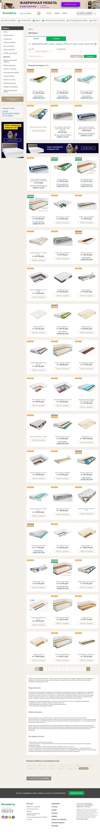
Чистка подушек (7, 115)
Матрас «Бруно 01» (86, 472)
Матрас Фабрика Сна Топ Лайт (38, 290)
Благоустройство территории (55, 20)
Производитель (61, 49)
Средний (80, 44)
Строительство (26, 20)
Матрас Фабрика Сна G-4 (38, 472)
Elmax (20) (52, 765)
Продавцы (56, 39)
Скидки (57, 13)
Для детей (51, 44)
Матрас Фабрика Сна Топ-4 (62, 399)
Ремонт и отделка (10, 20)
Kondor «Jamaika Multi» (62, 654)
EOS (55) (61, 765)
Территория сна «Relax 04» (86, 581)
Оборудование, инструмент (78, 20)
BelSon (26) (42, 765)
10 (79, 669)
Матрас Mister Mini (86, 179)
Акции (54, 810)
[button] (29, 44)
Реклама (54, 826)
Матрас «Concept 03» (86, 91)
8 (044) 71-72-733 (62, 137)
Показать (90, 56)
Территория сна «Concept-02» (38, 253)
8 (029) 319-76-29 (62, 186)
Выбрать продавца (38, 131)
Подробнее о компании (83, 806)
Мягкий (75, 44)
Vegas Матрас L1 (86, 327)
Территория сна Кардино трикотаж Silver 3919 (86, 400)
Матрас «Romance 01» (38, 545)
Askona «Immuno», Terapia (38, 436)
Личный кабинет (58, 822)
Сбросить (76, 56)
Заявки (54, 816)
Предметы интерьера (10, 87)
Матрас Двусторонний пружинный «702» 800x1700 (38, 180)
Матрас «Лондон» (38, 91)
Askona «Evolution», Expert (38, 127)
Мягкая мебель (8, 35)
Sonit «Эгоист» (86, 290)
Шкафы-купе (7, 39)
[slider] (37, 51)
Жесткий (86, 44)
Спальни (5, 111)
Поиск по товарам (58, 819)
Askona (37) (31, 765)
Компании (55, 803)
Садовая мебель (8, 76)
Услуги (95, 20)
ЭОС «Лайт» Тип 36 (62, 545)
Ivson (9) (69, 765)
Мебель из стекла (9, 79)
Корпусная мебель (9, 42)
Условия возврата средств (82, 818)
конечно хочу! (76, 793)
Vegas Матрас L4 (38, 654)
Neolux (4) (89, 765)
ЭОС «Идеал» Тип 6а (38, 399)
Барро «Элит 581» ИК (62, 508)
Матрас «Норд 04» (62, 91)
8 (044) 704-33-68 (38, 98)
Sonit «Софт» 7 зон (38, 581)
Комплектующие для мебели (10, 91)
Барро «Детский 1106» (62, 253)
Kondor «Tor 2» (86, 617)
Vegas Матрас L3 (86, 545)
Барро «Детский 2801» (86, 217)
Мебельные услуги (9, 83)
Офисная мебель (9, 50)
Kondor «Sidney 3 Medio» (62, 363)
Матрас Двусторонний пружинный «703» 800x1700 (86, 127)
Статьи (54, 807)
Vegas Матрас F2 (38, 327)
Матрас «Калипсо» (86, 253)
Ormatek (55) (32, 768)
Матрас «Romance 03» (62, 436)
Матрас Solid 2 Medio (62, 581)
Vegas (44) (61, 768)
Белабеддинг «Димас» (86, 363)
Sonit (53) (52, 768)
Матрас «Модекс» (62, 327)
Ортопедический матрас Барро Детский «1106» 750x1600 (62, 128)
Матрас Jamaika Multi (38, 217)
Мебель (37, 20)
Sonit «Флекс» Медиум (62, 472)
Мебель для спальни (10, 53)
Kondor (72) (79, 765)
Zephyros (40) (72, 768)
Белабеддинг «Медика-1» (86, 654)
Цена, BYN (31, 49)
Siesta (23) (42, 768)
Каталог (49, 13)
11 (84, 669)
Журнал (64, 13)
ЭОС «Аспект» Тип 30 (62, 217)
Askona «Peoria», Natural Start (87, 509)
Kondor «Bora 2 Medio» (62, 617)
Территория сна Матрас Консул (38, 363)
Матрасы (6, 57)
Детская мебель (8, 46)
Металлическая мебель (11, 72)
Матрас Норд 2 (62, 179)
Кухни (5, 32)
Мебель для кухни (9, 65)
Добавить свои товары (12, 99)
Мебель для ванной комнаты (10, 61)
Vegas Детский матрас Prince (38, 618)
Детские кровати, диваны (10, 113)
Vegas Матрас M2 (62, 290)
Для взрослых (59, 44)
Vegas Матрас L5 (86, 436)
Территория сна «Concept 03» (38, 509)
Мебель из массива (9, 69)
